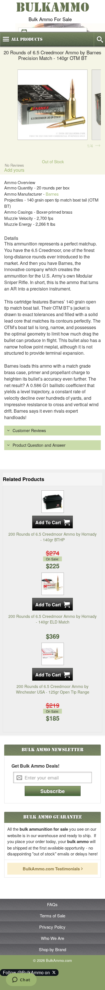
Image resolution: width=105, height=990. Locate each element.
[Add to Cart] (52, 522)
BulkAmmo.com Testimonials (51, 869)
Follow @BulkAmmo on (27, 972)
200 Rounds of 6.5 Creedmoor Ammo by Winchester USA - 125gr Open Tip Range (52, 689)
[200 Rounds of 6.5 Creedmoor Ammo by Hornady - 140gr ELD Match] (52, 583)
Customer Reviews (29, 430)
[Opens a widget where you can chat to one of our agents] (21, 980)
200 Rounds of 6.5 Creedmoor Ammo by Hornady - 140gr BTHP (52, 536)
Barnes (52, 194)
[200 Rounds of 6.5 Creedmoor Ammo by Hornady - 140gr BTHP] (52, 501)
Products (27, 39)
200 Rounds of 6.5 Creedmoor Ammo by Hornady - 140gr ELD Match (52, 619)
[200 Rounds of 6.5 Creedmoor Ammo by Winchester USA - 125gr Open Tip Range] (52, 653)
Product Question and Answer (39, 445)
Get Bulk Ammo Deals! (35, 766)
